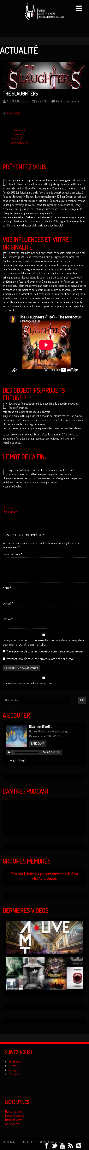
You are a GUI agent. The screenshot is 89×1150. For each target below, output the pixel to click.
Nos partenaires (13, 1111)
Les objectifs (17, 138)
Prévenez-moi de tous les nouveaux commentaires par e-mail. (45, 651)
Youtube (13, 1074)
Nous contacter (13, 1119)
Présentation (18, 130)
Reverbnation (11, 511)
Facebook (14, 1061)
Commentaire (12, 554)
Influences (16, 134)
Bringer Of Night (17, 760)
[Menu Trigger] (79, 7)
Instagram (14, 1070)
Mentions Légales (14, 1115)
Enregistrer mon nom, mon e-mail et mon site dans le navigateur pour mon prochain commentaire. (43, 642)
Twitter (13, 1066)
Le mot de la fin (19, 142)
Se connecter (12, 1124)
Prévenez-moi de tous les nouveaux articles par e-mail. (40, 659)
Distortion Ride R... (40, 726)
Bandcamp (37, 743)
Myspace (8, 507)
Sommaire (13, 114)
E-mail (8, 603)
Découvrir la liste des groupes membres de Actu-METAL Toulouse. (44, 876)
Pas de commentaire (67, 101)
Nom (7, 588)
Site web (8, 619)
